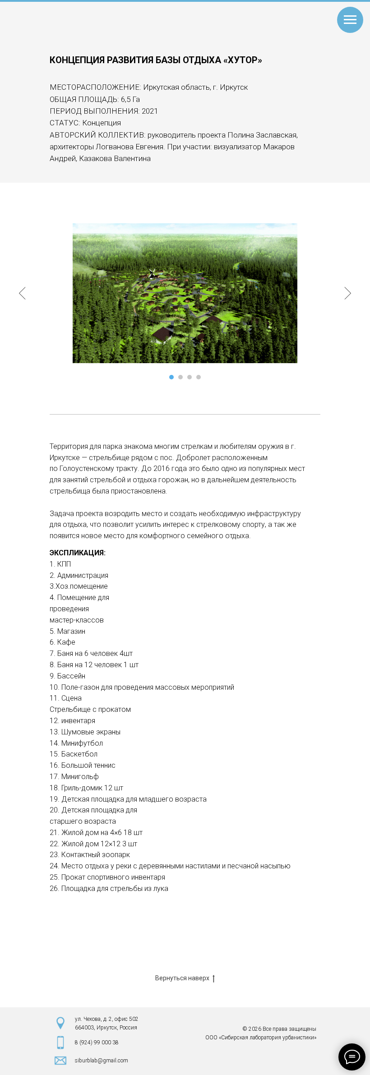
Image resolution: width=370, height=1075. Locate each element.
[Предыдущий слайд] (22, 293)
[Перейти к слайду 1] (171, 377)
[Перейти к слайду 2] (180, 377)
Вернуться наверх (182, 978)
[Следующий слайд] (347, 293)
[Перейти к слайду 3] (189, 377)
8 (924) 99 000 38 (97, 1042)
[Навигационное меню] (350, 19)
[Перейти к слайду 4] (198, 377)
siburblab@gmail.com (101, 1060)
